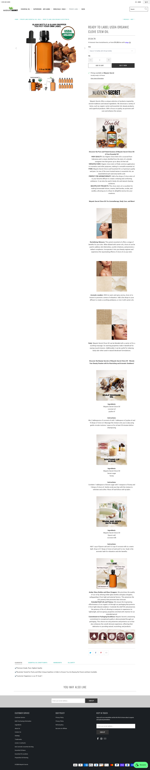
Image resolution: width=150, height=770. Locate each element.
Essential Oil (25, 9)
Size (89, 47)
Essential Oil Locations (21, 754)
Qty (89, 56)
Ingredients (18, 725)
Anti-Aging (46, 9)
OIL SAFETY (71, 662)
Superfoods (37, 9)
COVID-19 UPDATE (20, 743)
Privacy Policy (60, 717)
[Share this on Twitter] (90, 653)
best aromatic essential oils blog (24, 746)
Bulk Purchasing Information (23, 721)
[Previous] (16, 48)
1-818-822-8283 (5, 2)
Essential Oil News (20, 750)
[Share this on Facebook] (96, 653)
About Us (17, 728)
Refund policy (59, 725)
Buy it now (123, 65)
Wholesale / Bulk (59, 9)
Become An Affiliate (61, 728)
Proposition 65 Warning (21, 757)
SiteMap (17, 735)
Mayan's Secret (23, 764)
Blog (83, 9)
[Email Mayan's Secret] (105, 738)
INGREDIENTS (57, 662)
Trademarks (18, 739)
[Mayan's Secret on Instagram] (101, 738)
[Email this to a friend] (106, 653)
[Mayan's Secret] (10, 9)
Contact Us (18, 732)
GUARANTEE (18, 662)
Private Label (74, 9)
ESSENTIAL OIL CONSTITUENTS (37, 662)
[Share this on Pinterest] (101, 653)
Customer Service (20, 717)
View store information (97, 78)
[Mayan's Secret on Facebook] (97, 738)
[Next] (84, 48)
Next (132, 19)
